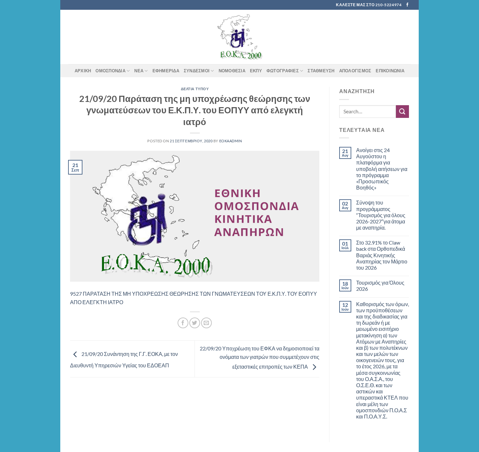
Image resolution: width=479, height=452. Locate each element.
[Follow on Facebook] (407, 5)
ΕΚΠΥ (256, 70)
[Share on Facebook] (183, 323)
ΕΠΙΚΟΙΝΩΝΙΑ (390, 70)
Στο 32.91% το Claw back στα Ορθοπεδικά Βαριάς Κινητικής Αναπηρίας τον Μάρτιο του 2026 (381, 255)
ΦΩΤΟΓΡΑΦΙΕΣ (283, 70)
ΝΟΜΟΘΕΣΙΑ (232, 70)
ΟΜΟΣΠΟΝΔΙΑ (110, 70)
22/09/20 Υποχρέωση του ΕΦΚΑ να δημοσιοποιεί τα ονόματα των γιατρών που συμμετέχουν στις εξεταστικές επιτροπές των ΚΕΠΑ (259, 357)
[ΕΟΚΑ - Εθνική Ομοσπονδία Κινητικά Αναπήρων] (239, 37)
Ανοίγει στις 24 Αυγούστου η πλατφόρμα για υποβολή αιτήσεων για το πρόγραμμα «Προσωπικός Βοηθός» (381, 169)
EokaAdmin (230, 141)
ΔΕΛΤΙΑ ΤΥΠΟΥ (195, 89)
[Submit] (402, 111)
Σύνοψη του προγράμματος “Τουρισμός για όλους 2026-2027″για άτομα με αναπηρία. (380, 215)
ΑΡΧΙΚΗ (83, 70)
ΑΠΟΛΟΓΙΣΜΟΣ (355, 70)
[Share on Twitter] (194, 323)
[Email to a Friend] (206, 323)
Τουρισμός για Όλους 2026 (380, 285)
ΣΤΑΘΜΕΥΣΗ (321, 70)
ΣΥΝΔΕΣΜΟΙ (197, 70)
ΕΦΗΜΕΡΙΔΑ (165, 70)
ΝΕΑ (138, 70)
